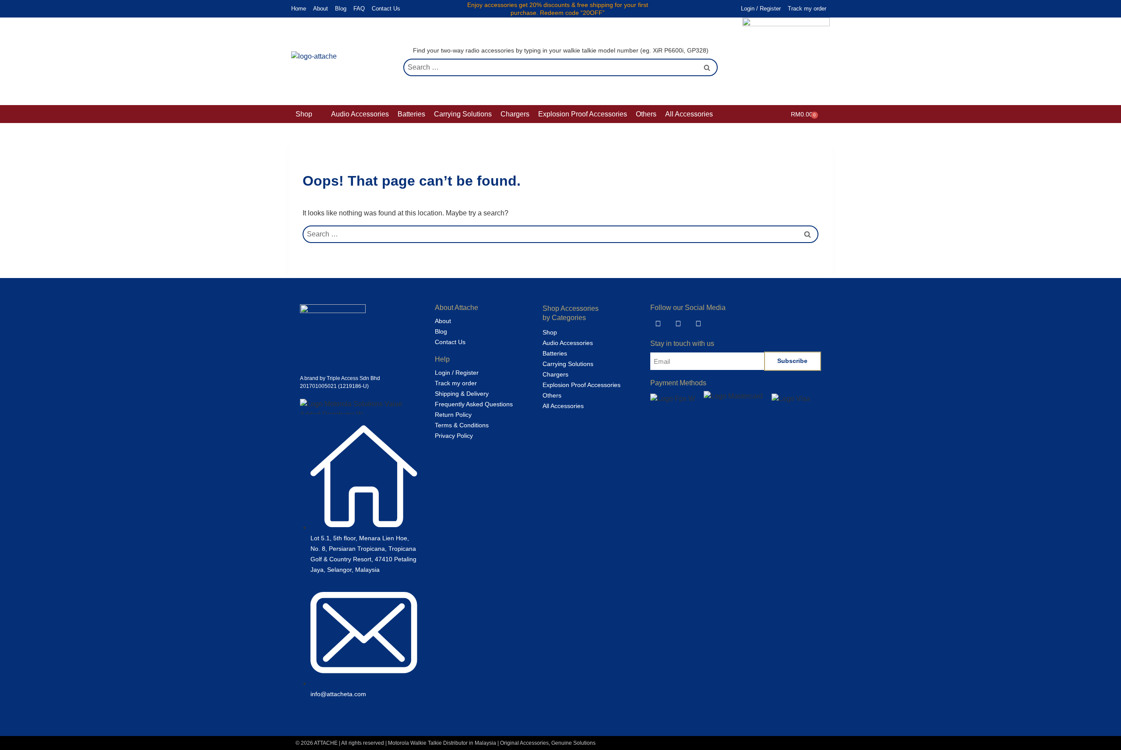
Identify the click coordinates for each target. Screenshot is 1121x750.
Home (298, 8)
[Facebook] (678, 323)
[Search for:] (560, 67)
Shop (550, 332)
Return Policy (453, 414)
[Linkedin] (658, 323)
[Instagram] (698, 323)
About (320, 8)
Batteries (555, 353)
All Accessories (563, 405)
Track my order (807, 8)
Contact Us (386, 8)
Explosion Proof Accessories (581, 384)
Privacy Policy (454, 435)
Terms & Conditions (462, 425)
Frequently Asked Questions (474, 404)
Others (552, 395)
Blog (340, 8)
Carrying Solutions (568, 363)
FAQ (359, 8)
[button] (309, 114)
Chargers (555, 374)
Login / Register (761, 8)
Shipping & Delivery (462, 393)
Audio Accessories (568, 342)
